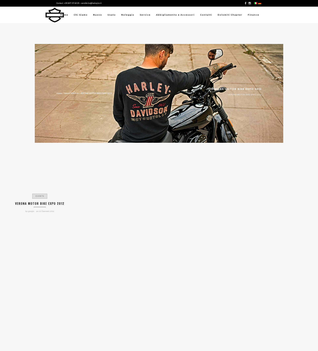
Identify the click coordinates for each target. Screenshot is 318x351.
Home (59, 93)
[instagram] (250, 3)
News (66, 93)
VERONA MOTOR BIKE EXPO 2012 (96, 93)
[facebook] (246, 3)
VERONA (74, 93)
